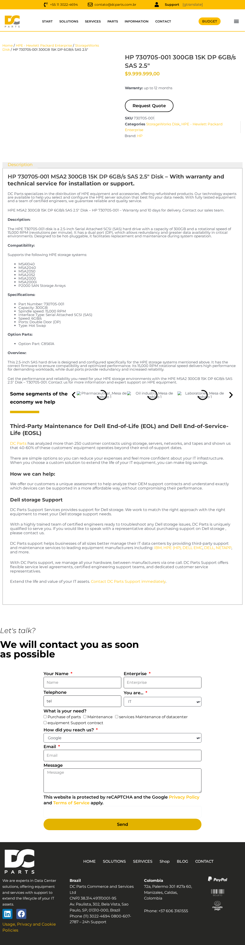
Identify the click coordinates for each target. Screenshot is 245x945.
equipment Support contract (75, 723)
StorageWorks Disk (163, 124)
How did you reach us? (69, 730)
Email (50, 746)
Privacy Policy (184, 797)
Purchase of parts (64, 717)
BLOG (182, 861)
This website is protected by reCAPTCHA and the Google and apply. (121, 800)
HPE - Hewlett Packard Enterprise (44, 45)
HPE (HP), (172, 547)
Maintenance (100, 717)
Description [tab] (20, 164)
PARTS (112, 21)
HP (140, 135)
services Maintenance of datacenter (153, 717)
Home (7, 45)
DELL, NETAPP (217, 547)
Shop (165, 861)
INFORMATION (137, 21)
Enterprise (136, 673)
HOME (89, 861)
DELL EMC (192, 547)
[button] (236, 21)
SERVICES (93, 21)
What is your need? (65, 711)
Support (172, 4)
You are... (134, 692)
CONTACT (163, 21)
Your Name (57, 673)
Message (53, 765)
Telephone (55, 692)
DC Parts (18, 443)
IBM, (158, 547)
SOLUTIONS (68, 21)
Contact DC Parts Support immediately (128, 581)
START (47, 21)
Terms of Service (71, 803)
